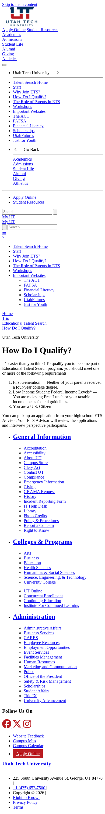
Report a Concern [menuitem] (39, 525)
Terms (18, 807)
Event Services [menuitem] (36, 652)
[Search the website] (55, 212)
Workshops (22, 106)
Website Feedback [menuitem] (28, 736)
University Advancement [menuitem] (45, 700)
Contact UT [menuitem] (34, 472)
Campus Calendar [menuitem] (28, 745)
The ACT (21, 116)
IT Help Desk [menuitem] (35, 506)
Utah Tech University (26, 763)
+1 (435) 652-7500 (29, 788)
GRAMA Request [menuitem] (39, 491)
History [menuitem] (30, 496)
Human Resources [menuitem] (39, 662)
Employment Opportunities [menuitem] (47, 647)
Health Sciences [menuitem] (37, 567)
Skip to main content (19, 4)
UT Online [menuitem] (33, 591)
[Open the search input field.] (4, 227)
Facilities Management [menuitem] (43, 657)
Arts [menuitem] (27, 553)
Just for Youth (24, 140)
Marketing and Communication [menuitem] (50, 666)
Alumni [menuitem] (8, 49)
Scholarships (23, 130)
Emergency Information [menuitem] (44, 482)
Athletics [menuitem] (9, 58)
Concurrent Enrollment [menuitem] (43, 596)
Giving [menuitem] (8, 54)
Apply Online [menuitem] (28, 753)
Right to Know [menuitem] (36, 530)
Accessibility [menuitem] (35, 453)
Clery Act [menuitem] (32, 467)
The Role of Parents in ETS (36, 101)
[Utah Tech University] (21, 25)
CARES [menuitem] (31, 637)
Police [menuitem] (29, 671)
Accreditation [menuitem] (35, 448)
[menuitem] (58, 436)
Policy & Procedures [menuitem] (41, 520)
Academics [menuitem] (11, 34)
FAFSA (19, 121)
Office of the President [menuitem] (43, 676)
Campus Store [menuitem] (36, 462)
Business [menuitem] (31, 558)
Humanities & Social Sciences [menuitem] (49, 572)
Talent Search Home (30, 82)
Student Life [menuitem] (12, 44)
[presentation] (19, 328)
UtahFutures (23, 135)
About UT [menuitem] (32, 457)
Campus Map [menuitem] (24, 741)
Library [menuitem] (30, 511)
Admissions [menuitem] (12, 39)
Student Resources (42, 29)
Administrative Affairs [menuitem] (42, 628)
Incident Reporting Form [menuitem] (45, 501)
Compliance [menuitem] (34, 477)
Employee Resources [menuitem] (42, 642)
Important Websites (29, 111)
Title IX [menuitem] (30, 695)
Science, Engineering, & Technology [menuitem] (55, 577)
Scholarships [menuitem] (34, 686)
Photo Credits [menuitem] (35, 515)
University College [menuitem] (40, 582)
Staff (17, 87)
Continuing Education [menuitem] (42, 600)
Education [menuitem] (32, 562)
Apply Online (14, 29)
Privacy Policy (26, 802)
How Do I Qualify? (29, 97)
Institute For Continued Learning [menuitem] (51, 605)
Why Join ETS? (26, 92)
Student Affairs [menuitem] (36, 691)
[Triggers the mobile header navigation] (4, 65)
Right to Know (26, 797)
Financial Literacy (28, 126)
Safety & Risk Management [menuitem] (47, 681)
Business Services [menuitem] (39, 633)
